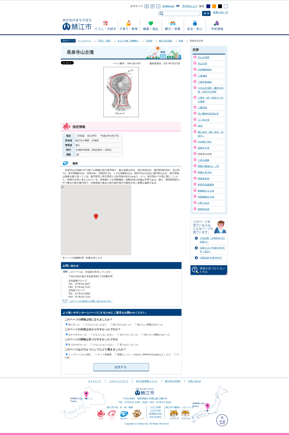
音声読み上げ (189, 6)
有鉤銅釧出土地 (206, 196)
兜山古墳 (202, 63)
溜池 (200, 126)
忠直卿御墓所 (205, 69)
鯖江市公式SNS (172, 381)
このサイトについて (118, 381)
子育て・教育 (104, 40)
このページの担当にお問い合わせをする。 (91, 301)
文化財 (149, 40)
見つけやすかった (77, 344)
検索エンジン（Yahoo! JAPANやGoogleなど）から (144, 354)
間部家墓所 (203, 178)
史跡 (181, 40)
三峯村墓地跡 (205, 82)
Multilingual (168, 6)
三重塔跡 (202, 107)
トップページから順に (80, 354)
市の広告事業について (147, 381)
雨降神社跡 (203, 209)
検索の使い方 (220, 12)
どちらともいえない (96, 324)
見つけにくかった (129, 344)
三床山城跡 (203, 160)
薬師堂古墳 (203, 148)
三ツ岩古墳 (203, 119)
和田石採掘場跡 (206, 184)
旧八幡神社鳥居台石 (208, 113)
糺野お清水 (203, 203)
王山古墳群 (203, 57)
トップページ (84, 40)
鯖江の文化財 (165, 40)
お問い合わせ (194, 381)
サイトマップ (94, 381)
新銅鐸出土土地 (206, 190)
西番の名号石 (205, 172)
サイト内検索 (105, 354)
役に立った (74, 324)
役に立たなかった (122, 324)
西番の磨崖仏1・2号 (208, 166)
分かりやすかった (77, 334)
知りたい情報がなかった (150, 324)
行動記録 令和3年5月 (211, 257)
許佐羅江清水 (205, 141)
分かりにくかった (129, 334)
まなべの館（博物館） (128, 40)
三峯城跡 (202, 75)
